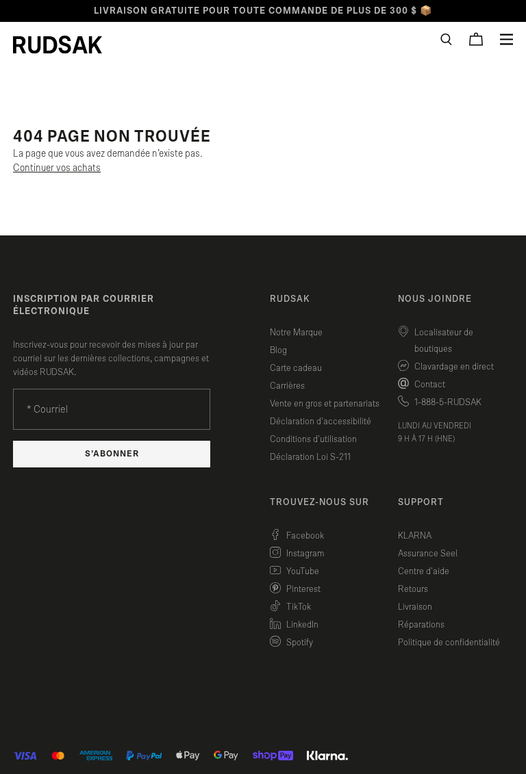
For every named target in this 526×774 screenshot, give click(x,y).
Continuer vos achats (57, 168)
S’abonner (112, 454)
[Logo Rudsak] (57, 44)
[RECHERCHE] (446, 39)
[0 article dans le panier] (476, 39)
